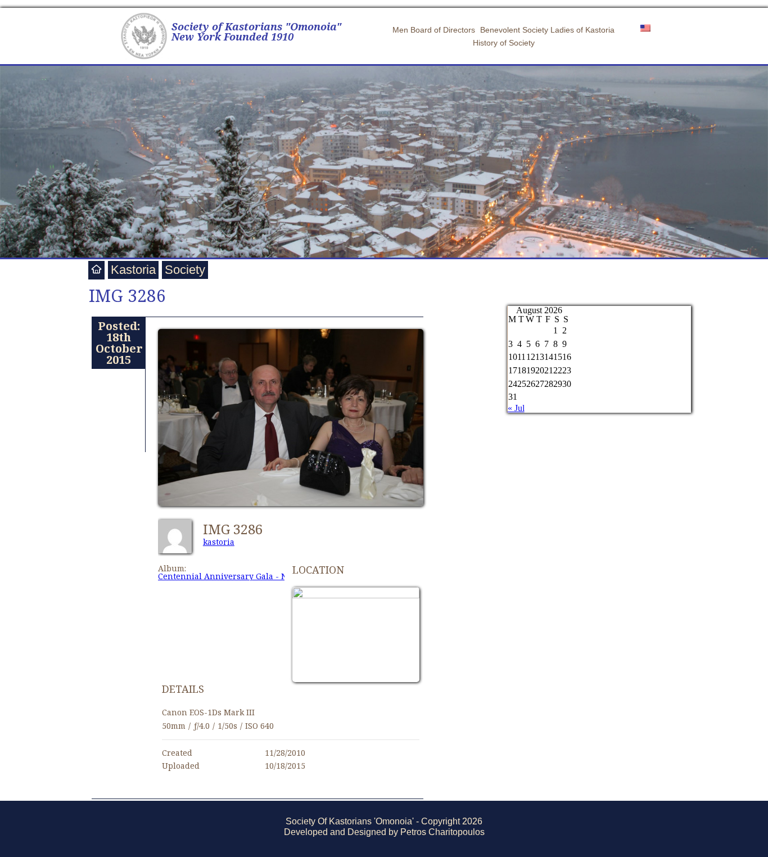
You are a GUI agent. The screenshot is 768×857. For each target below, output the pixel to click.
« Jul (516, 408)
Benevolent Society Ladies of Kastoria (547, 29)
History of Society (504, 42)
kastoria (218, 541)
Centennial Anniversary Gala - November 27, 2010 (256, 576)
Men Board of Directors (433, 29)
